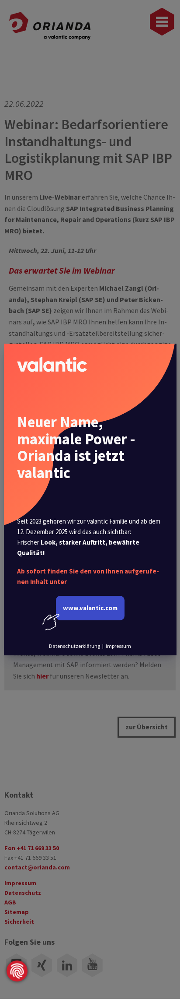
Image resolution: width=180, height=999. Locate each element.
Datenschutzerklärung (74, 646)
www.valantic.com (90, 608)
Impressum (118, 646)
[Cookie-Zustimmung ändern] (17, 970)
